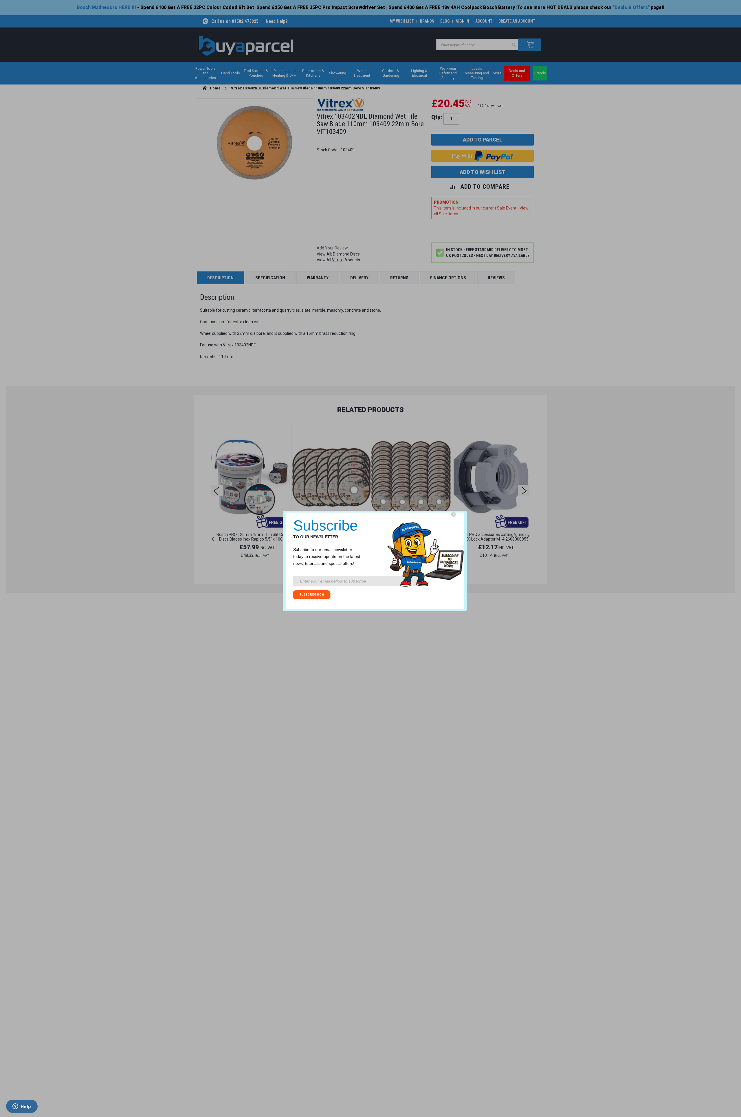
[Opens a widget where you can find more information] (22, 1107)
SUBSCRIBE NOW (311, 594)
